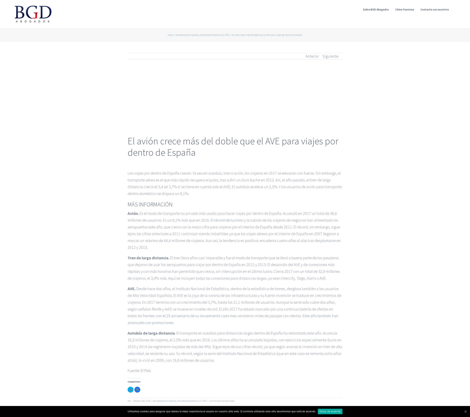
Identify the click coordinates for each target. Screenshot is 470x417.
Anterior (312, 56)
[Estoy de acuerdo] (465, 411)
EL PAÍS (203, 400)
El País (146, 370)
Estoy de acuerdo (330, 411)
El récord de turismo (227, 220)
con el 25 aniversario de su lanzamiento (188, 315)
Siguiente (330, 56)
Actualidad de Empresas (164, 400)
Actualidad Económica (188, 400)
